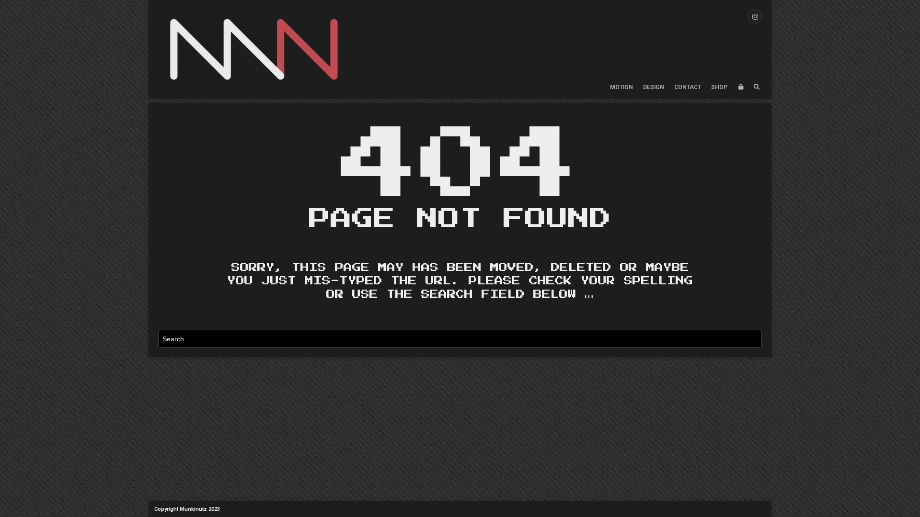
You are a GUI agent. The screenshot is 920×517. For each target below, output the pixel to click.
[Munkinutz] (254, 49)
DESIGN (653, 87)
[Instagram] (755, 16)
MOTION (621, 87)
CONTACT (687, 87)
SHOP (719, 87)
